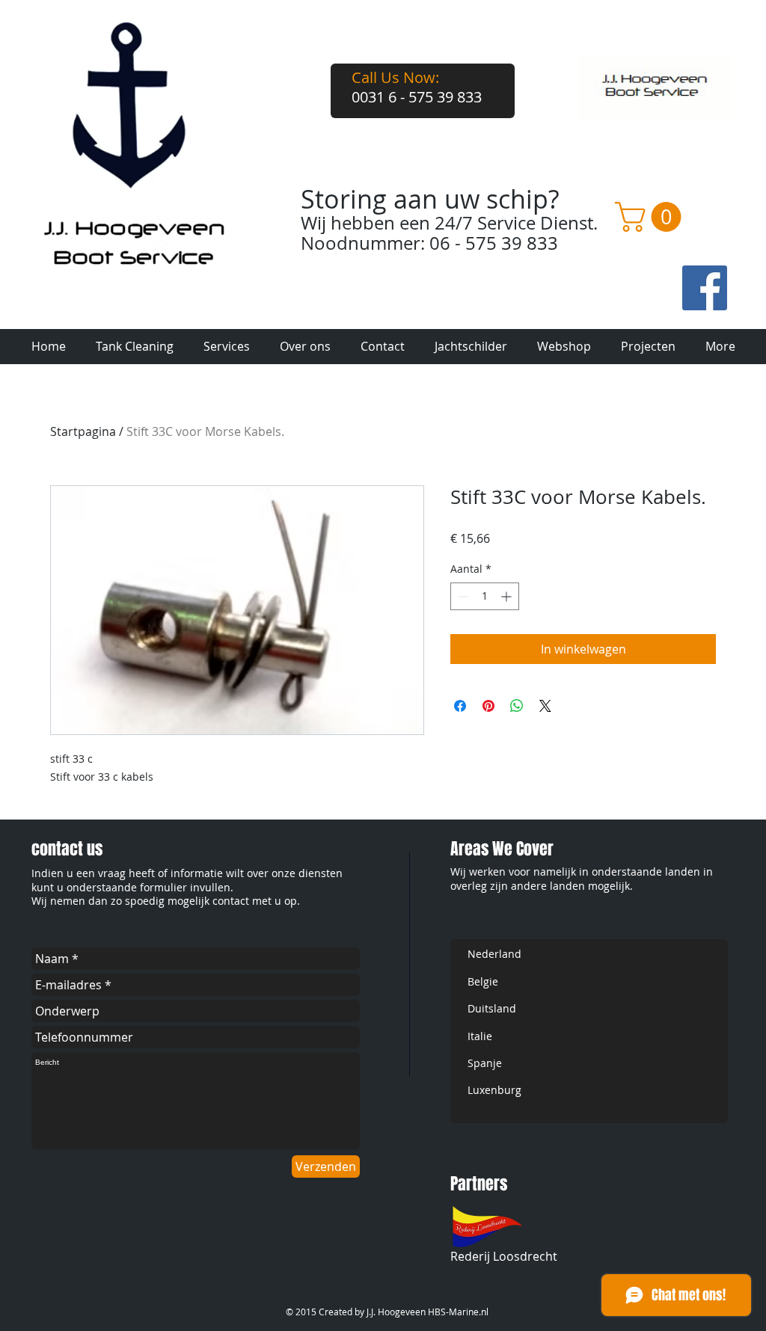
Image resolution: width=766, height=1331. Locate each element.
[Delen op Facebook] (460, 706)
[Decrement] (462, 596)
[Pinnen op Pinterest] (488, 706)
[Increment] (507, 596)
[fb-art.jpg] (704, 287)
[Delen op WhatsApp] (517, 706)
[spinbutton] (484, 596)
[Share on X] (545, 706)
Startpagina (83, 431)
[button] (651, 217)
